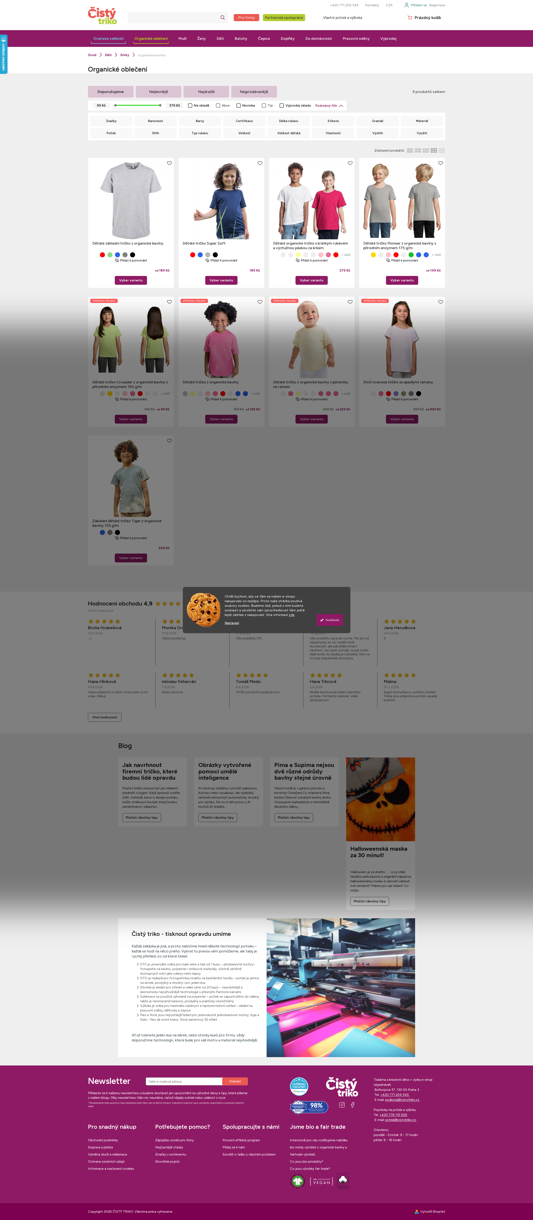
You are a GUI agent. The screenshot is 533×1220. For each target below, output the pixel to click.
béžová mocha (305, 393)
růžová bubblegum (215, 393)
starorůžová (320, 393)
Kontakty (372, 5)
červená (335, 254)
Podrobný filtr (326, 106)
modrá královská (245, 393)
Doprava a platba (100, 1147)
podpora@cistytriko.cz (402, 1100)
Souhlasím (332, 620)
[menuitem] (108, 38)
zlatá (373, 254)
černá (132, 254)
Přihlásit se (235, 1081)
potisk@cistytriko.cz (401, 1120)
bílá (94, 254)
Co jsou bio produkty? (306, 1161)
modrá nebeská (418, 254)
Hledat (222, 17)
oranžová (313, 254)
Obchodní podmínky (103, 1140)
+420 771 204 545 (344, 5)
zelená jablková (403, 254)
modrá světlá (237, 393)
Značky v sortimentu (170, 1154)
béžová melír (102, 393)
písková (283, 254)
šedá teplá (411, 393)
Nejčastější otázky (169, 1147)
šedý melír (207, 254)
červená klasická (102, 254)
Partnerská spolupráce (284, 17)
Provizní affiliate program (241, 1140)
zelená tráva (109, 254)
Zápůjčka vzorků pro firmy (174, 1140)
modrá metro (117, 254)
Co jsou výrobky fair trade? (310, 1169)
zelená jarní (411, 254)
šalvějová (403, 393)
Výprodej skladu (298, 105)
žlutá (305, 254)
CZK (389, 5)
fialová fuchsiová (147, 393)
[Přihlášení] (415, 5)
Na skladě (201, 105)
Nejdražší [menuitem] (206, 91)
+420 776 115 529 (393, 1115)
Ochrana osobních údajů (106, 1161)
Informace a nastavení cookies (111, 1169)
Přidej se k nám (234, 1147)
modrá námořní (200, 254)
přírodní (290, 254)
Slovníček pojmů (167, 1161)
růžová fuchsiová (335, 393)
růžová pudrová (290, 393)
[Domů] (92, 55)
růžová (328, 254)
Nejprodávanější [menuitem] (254, 91)
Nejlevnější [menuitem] (158, 91)
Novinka (248, 105)
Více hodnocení (104, 717)
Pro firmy (246, 17)
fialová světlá (396, 393)
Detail (131, 280)
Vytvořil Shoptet (432, 1212)
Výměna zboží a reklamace (107, 1154)
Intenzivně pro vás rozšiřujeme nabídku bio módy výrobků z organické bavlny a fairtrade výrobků (319, 1147)
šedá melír (125, 254)
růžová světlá (320, 254)
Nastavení (232, 623)
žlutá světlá (298, 393)
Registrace (437, 5)
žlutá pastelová (298, 254)
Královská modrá (426, 254)
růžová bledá (380, 393)
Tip (270, 105)
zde (292, 615)
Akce (226, 105)
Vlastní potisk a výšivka (342, 17)
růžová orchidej (132, 393)
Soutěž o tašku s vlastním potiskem (249, 1154)
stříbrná (185, 393)
